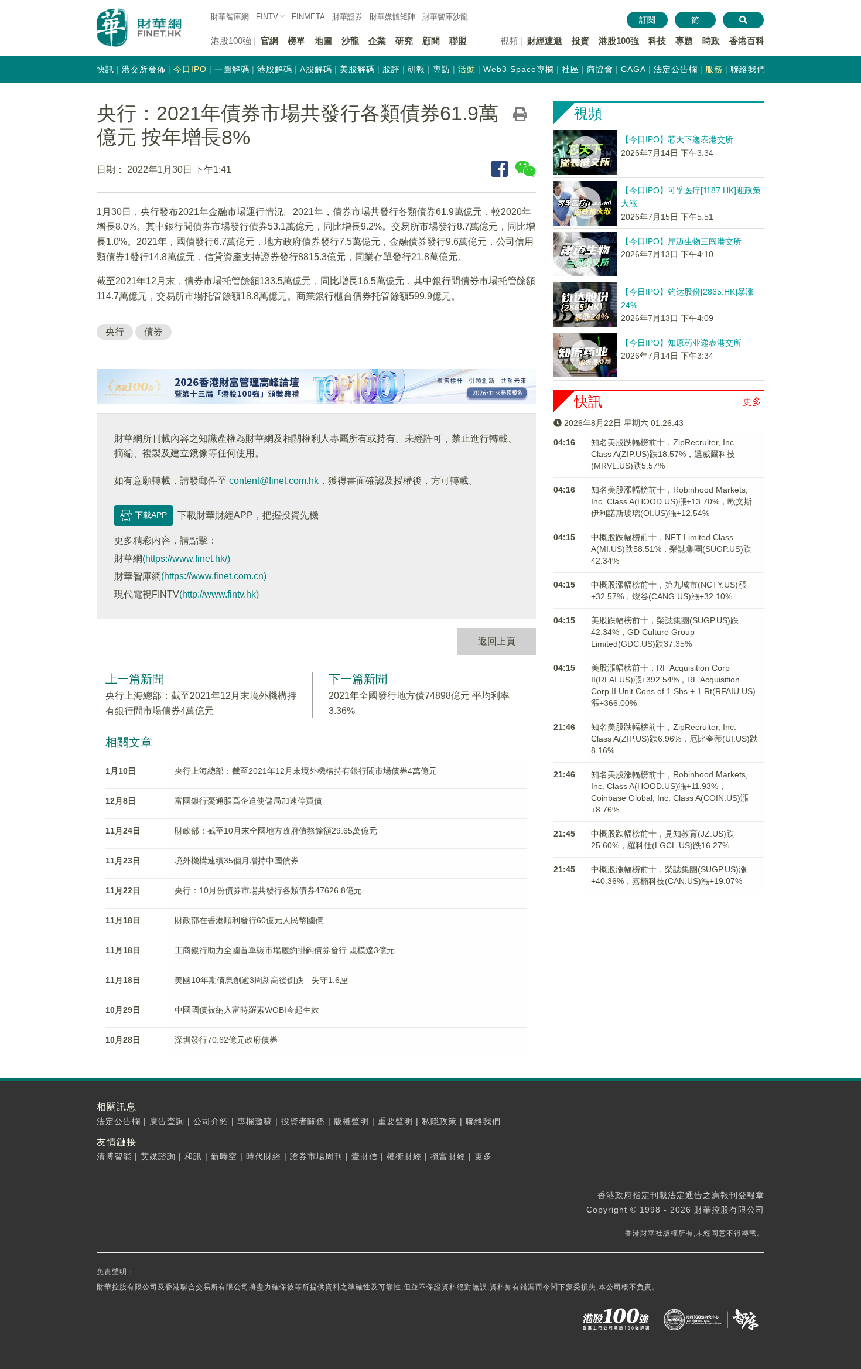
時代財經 (263, 1156)
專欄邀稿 (254, 1121)
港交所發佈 (144, 69)
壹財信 (364, 1156)
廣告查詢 (166, 1121)
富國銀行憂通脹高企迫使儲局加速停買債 (248, 800)
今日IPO (190, 69)
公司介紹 (210, 1121)
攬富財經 (448, 1156)
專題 (684, 41)
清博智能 (114, 1156)
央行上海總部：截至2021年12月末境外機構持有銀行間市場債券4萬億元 (306, 771)
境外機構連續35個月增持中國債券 (237, 860)
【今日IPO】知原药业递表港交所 (681, 342)
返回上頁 (496, 641)
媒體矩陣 (392, 16)
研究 (404, 41)
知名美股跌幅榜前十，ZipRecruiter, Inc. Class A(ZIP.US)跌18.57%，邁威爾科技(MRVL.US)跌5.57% (663, 454)
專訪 (441, 69)
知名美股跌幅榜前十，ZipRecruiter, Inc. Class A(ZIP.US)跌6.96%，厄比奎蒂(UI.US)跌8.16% (674, 738)
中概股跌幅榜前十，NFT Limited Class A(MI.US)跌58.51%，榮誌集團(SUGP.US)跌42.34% (671, 548)
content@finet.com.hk (274, 481)
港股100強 (619, 41)
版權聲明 (351, 1121)
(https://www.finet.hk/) (186, 559)
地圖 (323, 41)
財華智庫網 (230, 16)
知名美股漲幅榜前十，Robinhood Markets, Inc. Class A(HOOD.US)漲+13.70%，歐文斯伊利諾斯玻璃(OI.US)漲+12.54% (671, 501)
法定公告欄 (676, 69)
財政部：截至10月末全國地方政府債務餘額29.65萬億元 (276, 830)
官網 (269, 41)
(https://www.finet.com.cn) (213, 576)
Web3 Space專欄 (518, 69)
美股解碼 (357, 69)
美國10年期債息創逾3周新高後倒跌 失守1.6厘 (261, 980)
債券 (153, 332)
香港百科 (746, 41)
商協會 (600, 69)
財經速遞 (544, 41)
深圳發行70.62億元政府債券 (226, 1039)
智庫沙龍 (445, 16)
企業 (377, 41)
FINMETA (308, 16)
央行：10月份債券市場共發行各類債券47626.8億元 (268, 890)
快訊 (105, 69)
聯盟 (458, 41)
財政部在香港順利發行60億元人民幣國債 (249, 920)
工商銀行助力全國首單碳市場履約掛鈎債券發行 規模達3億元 (285, 950)
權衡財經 (404, 1156)
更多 (752, 402)
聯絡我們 (748, 69)
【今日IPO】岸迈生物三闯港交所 (681, 241)
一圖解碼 (232, 69)
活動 (467, 69)
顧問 (431, 41)
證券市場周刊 (316, 1156)
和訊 (193, 1156)
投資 (580, 41)
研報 (416, 69)
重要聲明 (395, 1121)
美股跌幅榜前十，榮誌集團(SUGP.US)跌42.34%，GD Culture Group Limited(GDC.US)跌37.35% (665, 632)
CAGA (633, 69)
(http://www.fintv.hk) (219, 594)
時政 (711, 41)
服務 (714, 69)
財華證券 (347, 16)
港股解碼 (274, 69)
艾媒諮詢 (158, 1156)
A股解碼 (316, 69)
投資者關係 (303, 1121)
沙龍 (350, 41)
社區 (570, 69)
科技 (657, 41)
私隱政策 (439, 1121)
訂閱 (647, 20)
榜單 (296, 41)
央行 (114, 332)
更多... (487, 1156)
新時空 (224, 1156)
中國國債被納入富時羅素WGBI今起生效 (247, 1010)
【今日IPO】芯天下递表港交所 (677, 139)
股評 (391, 69)
